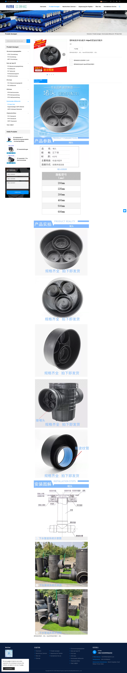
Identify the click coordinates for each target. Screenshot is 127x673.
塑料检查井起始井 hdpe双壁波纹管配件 (84, 64)
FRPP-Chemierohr (12, 121)
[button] (63, 54)
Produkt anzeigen (54, 6)
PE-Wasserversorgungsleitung (15, 66)
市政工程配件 (10, 125)
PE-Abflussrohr (11, 68)
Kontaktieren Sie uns (110, 6)
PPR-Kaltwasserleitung (13, 95)
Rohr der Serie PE (11, 63)
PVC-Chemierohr (11, 116)
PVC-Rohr (9, 80)
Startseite (43, 6)
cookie (9, 661)
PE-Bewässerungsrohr (13, 73)
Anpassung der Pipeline (86, 6)
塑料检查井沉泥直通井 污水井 (81, 60)
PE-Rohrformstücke (12, 76)
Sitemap (38, 658)
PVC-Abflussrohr (11, 85)
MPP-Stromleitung (12, 59)
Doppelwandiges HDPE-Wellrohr (15, 106)
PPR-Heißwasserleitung (13, 97)
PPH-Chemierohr (11, 118)
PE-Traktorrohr (11, 71)
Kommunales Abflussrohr (108, 34)
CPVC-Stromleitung (12, 54)
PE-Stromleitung (11, 57)
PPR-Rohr (9, 89)
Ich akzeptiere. (8, 668)
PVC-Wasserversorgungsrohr (14, 83)
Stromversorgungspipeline (14, 51)
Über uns (98, 6)
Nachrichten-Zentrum (69, 6)
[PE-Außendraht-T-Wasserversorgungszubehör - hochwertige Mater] (9, 139)
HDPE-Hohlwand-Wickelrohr (14, 109)
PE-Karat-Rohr (118, 34)
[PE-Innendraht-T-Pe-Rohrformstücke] (11, 159)
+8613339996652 (11, 1)
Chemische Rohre (11, 113)
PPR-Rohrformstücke (13, 92)
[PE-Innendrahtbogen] (11, 149)
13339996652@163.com (24, 1)
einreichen (18, 192)
